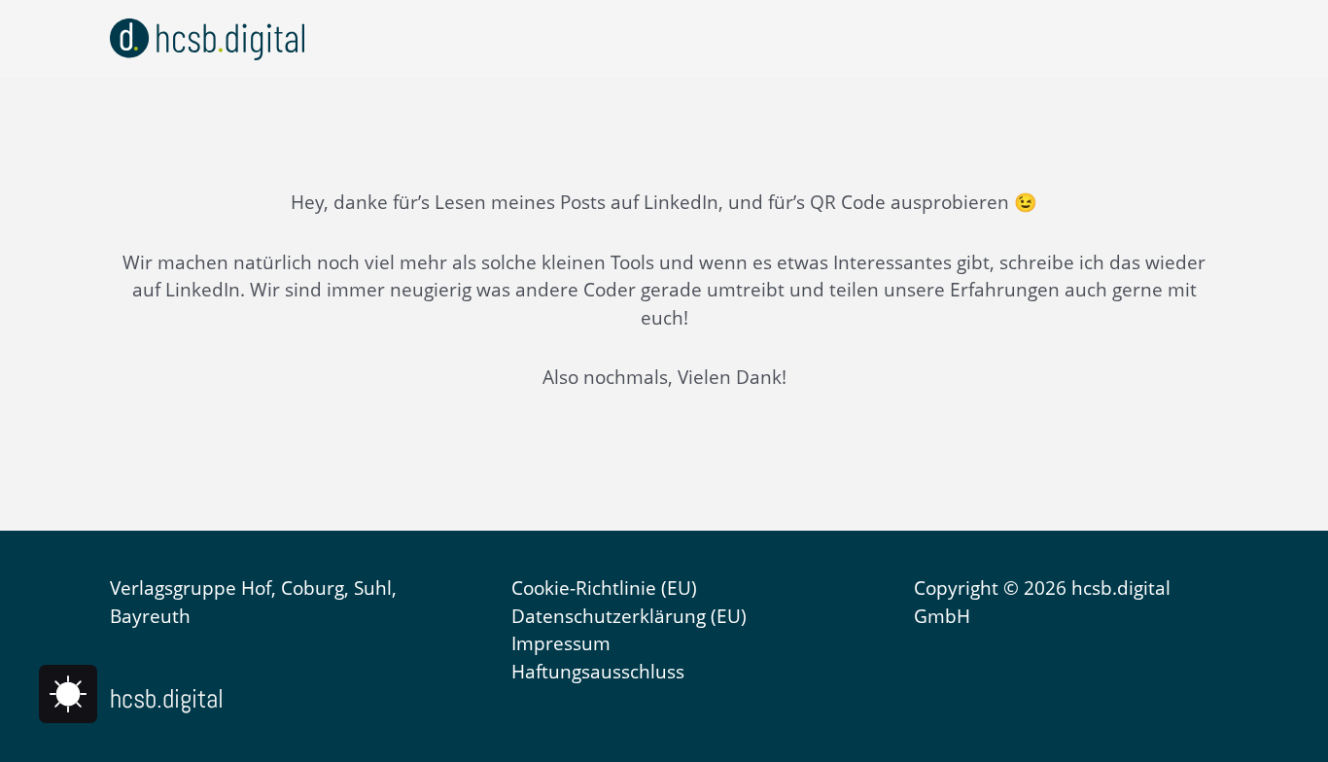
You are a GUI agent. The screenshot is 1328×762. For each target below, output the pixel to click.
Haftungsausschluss (597, 671)
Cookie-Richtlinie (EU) (604, 588)
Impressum (561, 643)
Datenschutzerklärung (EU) (629, 616)
